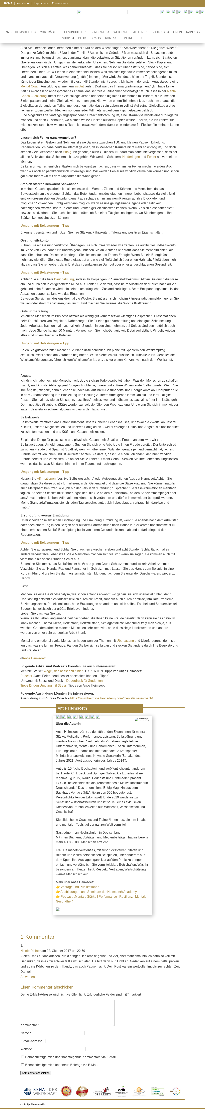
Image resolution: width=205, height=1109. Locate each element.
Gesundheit (73, 32)
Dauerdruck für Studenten (84, 680)
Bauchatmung (64, 279)
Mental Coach (30, 86)
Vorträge (48, 32)
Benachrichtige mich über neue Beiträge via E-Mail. (61, 1065)
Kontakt (111, 38)
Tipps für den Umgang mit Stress (43, 685)
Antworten (27, 977)
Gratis (95, 38)
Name (25, 1033)
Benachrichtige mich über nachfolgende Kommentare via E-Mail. (71, 1057)
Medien (138, 32)
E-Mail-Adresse (32, 1041)
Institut (79, 86)
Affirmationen (46, 478)
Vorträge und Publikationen (80, 887)
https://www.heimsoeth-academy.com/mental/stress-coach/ (111, 698)
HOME (8, 3)
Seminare (98, 32)
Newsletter (23, 3)
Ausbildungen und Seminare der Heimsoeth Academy (98, 891)
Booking (158, 32)
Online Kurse (133, 38)
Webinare (121, 32)
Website (26, 1049)
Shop (66, 38)
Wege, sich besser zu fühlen (63, 671)
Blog (82, 38)
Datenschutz (60, 3)
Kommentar (29, 1025)
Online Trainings (186, 32)
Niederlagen (131, 156)
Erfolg (67, 152)
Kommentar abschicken (35, 1072)
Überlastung (125, 640)
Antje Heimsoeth (18, 32)
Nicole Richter (30, 951)
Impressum (41, 3)
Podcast (26, 676)
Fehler (151, 156)
